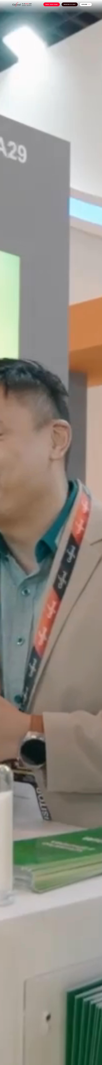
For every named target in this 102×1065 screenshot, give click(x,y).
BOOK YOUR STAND (52, 4)
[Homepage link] (22, 4)
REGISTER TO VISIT (70, 4)
